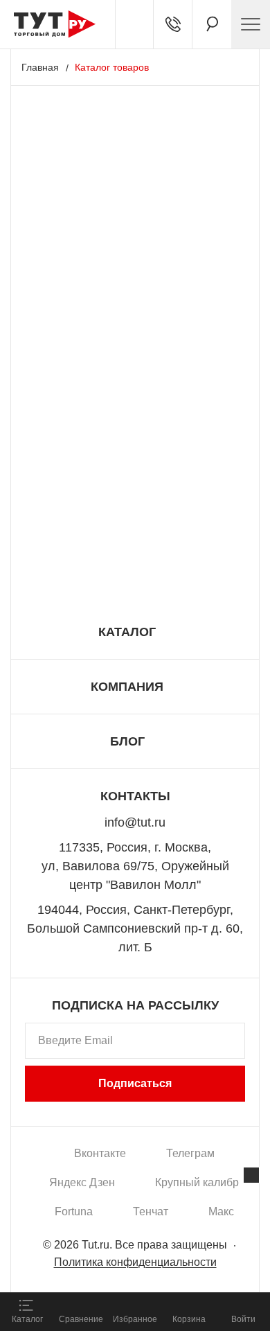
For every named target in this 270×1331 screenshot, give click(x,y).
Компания (127, 686)
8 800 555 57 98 (135, 573)
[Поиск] (211, 24)
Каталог (127, 632)
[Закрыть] (251, 1175)
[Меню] (250, 24)
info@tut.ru (135, 822)
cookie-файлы (176, 1204)
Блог (127, 741)
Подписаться (135, 1083)
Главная (40, 67)
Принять (182, 1265)
